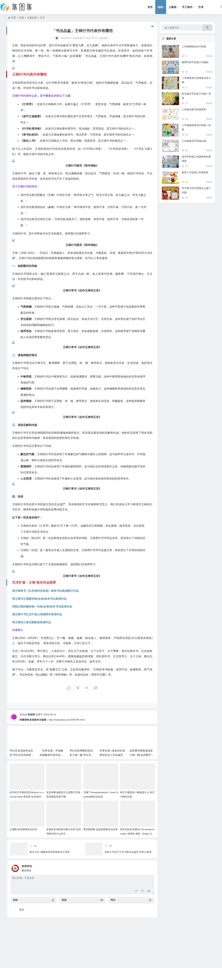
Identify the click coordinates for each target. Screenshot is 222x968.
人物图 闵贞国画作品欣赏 (23, 829)
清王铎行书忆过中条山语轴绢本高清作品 (37, 614)
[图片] (149, 891)
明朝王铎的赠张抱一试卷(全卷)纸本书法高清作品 (42, 606)
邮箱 (64, 899)
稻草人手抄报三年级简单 (195, 172)
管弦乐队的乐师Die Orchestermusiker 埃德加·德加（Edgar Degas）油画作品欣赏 (137, 833)
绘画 (160, 7)
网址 (113, 899)
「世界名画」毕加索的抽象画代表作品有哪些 (51, 755)
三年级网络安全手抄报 (194, 46)
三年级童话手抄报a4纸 (194, 141)
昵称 (15, 899)
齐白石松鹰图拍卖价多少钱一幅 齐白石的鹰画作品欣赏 (82, 755)
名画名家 (32, 17)
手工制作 (187, 7)
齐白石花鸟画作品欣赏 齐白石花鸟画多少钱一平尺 (22, 755)
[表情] (142, 891)
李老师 (31, 714)
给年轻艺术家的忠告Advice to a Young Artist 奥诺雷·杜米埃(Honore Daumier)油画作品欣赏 (27, 796)
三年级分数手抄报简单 (194, 109)
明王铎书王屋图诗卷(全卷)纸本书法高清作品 (39, 598)
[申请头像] (150, 867)
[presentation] (135, 734)
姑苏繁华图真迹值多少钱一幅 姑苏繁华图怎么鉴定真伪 (142, 755)
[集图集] (19, 7)
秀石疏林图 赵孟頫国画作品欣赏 (100, 829)
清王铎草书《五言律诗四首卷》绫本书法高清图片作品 (45, 590)
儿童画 (172, 7)
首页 (150, 7)
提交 (21, 909)
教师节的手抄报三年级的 (195, 62)
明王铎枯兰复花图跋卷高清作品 (31, 622)
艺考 (200, 7)
